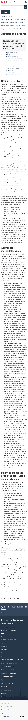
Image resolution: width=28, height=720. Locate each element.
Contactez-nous (5, 613)
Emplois (3, 636)
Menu (6, 12)
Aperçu (8, 55)
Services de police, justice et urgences (11, 670)
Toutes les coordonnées (7, 623)
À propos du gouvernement (8, 630)
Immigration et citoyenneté (8, 639)
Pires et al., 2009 (6, 260)
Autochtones (4, 686)
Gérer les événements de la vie (9, 697)
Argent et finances (6, 680)
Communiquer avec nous (13, 75)
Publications (10, 73)
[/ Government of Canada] (10, 2)
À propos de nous (11, 53)
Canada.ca (4, 16)
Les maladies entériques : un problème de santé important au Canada (15, 61)
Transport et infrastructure (8, 673)
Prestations (4, 649)
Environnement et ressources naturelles (12, 659)
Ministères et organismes (8, 627)
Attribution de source (12, 57)
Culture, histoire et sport (7, 666)
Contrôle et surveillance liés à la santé (12, 22)
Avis (2, 713)
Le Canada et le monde (7, 676)
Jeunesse (3, 693)
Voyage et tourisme (6, 643)
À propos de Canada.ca (7, 710)
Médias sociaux (5, 703)
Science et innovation (7, 683)
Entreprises (4, 646)
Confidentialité (5, 716)
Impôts (3, 656)
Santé (10, 16)
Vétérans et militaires (7, 690)
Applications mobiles (6, 706)
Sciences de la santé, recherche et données (14, 19)
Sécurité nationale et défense (9, 663)
